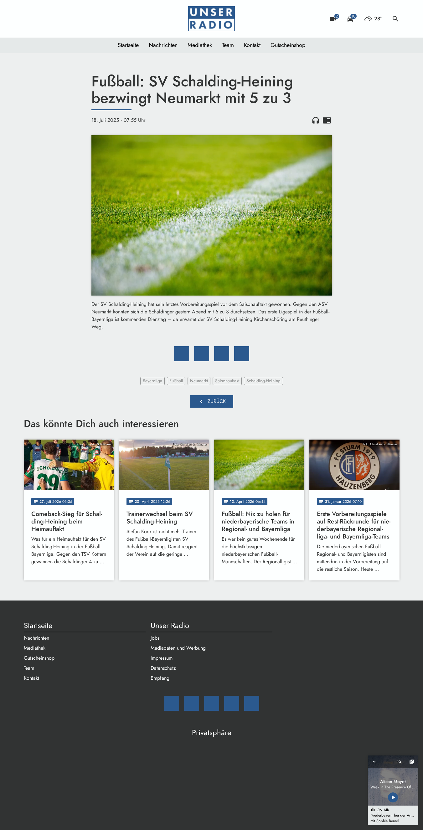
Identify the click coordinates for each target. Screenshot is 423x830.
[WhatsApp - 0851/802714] (80, 19)
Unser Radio (170, 626)
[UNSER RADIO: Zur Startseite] (211, 18)
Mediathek (200, 45)
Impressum (162, 658)
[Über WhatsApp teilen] (221, 353)
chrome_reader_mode (326, 120)
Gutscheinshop (288, 45)
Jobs (155, 638)
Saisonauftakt (227, 381)
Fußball (176, 381)
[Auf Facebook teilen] (181, 353)
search (395, 19)
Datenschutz (163, 668)
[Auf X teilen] (201, 353)
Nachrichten (163, 45)
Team (228, 45)
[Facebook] (42, 19)
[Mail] (30, 19)
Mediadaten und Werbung (178, 648)
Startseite (128, 45)
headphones (315, 120)
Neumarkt (199, 381)
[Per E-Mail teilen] (241, 353)
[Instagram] (55, 19)
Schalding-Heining (263, 381)
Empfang (160, 678)
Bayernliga (152, 381)
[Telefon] (67, 19)
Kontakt (252, 45)
